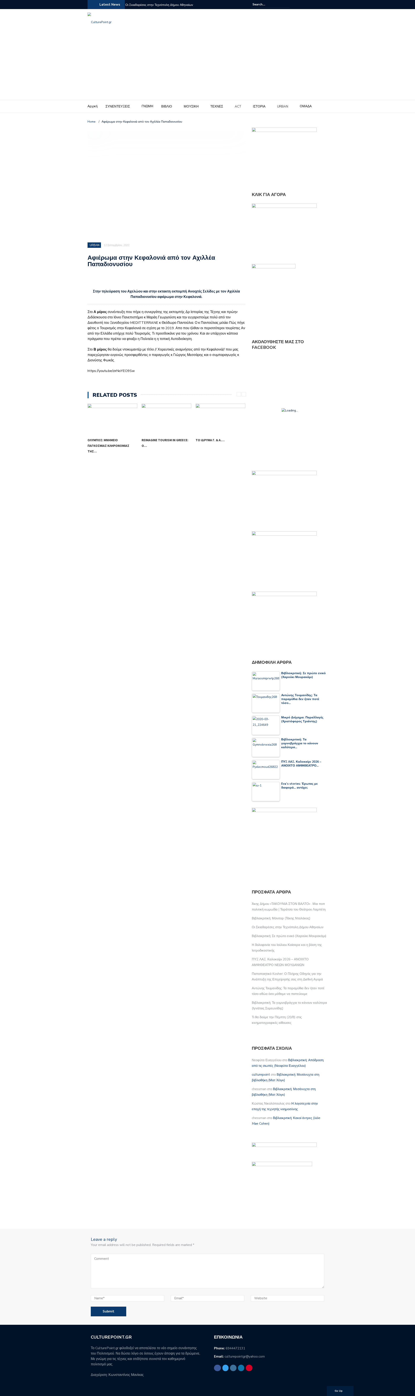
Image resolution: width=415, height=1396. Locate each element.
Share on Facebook (92, 280)
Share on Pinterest (126, 280)
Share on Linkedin (115, 280)
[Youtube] (324, 4)
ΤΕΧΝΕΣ (216, 106)
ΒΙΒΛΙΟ (166, 106)
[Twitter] (309, 4)
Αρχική (92, 106)
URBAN (282, 106)
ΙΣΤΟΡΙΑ (259, 106)
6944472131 (235, 1348)
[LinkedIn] (319, 4)
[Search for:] (265, 4)
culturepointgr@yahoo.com (245, 1356)
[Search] (287, 4)
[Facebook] (304, 4)
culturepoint (261, 1074)
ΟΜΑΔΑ (306, 106)
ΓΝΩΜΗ (147, 106)
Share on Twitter (104, 280)
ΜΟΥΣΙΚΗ (191, 106)
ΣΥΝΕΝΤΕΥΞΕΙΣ (117, 106)
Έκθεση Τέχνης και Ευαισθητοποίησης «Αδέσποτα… (211, 445)
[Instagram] (314, 4)
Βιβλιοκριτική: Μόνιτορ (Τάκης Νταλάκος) (281, 918)
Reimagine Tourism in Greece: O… (111, 443)
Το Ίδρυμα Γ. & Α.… (156, 440)
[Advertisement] (207, 67)
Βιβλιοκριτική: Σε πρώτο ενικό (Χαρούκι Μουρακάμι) (289, 936)
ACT (238, 106)
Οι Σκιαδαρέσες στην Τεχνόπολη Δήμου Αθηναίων (159, 5)
